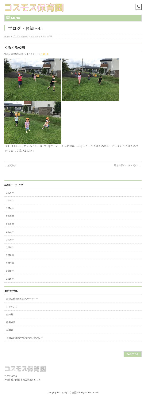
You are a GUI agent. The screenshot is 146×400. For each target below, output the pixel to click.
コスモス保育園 (69, 392)
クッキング (12, 306)
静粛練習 (10, 322)
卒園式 (9, 330)
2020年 (10, 239)
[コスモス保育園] (34, 7)
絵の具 (9, 314)
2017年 (10, 263)
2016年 (10, 271)
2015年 (10, 278)
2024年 (10, 208)
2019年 (10, 247)
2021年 (10, 232)
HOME (7, 36)
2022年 (10, 224)
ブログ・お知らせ (20, 36)
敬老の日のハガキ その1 (128, 165)
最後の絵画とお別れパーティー (22, 298)
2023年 (10, 216)
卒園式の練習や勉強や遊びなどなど (24, 338)
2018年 (10, 255)
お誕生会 (10, 165)
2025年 (10, 200)
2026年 (10, 192)
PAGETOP (133, 354)
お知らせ (34, 36)
